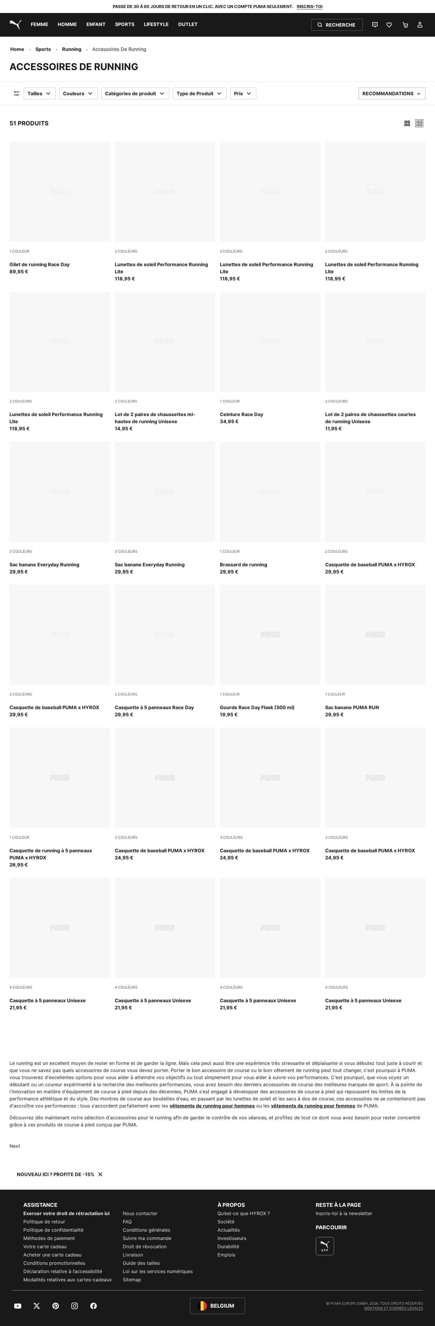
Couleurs (73, 93)
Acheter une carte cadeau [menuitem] (52, 1255)
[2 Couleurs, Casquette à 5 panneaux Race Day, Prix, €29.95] (165, 651)
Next (14, 1146)
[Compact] (407, 123)
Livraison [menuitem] (133, 1255)
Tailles (35, 93)
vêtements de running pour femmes (313, 1106)
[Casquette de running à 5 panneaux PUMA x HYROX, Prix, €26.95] (59, 797)
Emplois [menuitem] (226, 1255)
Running (71, 49)
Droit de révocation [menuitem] (145, 1246)
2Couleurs (126, 251)
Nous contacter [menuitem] (140, 1213)
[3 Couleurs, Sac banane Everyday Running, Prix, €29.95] (59, 508)
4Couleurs (20, 987)
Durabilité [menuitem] (228, 1246)
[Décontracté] (419, 123)
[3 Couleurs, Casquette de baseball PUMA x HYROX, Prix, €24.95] (165, 794)
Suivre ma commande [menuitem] (147, 1238)
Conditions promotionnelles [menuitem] (54, 1263)
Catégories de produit (130, 93)
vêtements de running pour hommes (212, 1106)
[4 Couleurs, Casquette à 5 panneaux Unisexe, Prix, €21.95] (59, 944)
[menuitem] (39, 24)
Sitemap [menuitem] (132, 1280)
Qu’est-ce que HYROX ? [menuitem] (244, 1213)
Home (17, 49)
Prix (238, 93)
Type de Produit (195, 93)
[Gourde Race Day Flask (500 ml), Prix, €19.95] (270, 651)
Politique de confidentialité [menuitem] (53, 1230)
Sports (43, 49)
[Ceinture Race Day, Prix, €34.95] (270, 358)
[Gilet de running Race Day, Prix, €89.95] (59, 208)
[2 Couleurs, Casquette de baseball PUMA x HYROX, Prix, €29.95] (375, 508)
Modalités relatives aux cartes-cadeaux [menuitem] (67, 1280)
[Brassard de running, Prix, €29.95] (270, 508)
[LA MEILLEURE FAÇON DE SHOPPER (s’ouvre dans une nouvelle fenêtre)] (325, 1246)
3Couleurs (20, 551)
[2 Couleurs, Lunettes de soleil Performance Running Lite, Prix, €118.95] (165, 211)
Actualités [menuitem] (229, 1230)
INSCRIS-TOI (310, 6)
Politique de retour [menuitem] (44, 1222)
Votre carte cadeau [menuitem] (45, 1246)
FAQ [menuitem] (127, 1222)
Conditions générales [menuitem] (146, 1230)
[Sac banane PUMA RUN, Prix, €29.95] (375, 651)
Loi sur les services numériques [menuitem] (158, 1271)
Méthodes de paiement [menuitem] (49, 1238)
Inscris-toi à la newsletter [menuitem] (344, 1213)
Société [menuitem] (226, 1222)
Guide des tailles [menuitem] (141, 1263)
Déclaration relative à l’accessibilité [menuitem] (62, 1271)
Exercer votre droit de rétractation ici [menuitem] (66, 1213)
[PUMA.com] (14, 25)
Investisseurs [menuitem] (232, 1238)
